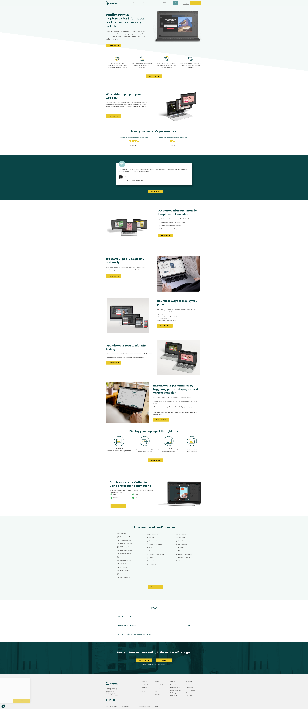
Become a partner (175, 687)
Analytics (30, 695)
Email (156, 691)
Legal (156, 706)
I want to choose (10, 701)
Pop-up (157, 697)
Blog (187, 684)
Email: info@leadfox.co (112, 694)
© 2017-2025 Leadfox (111, 706)
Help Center (189, 695)
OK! (27, 701)
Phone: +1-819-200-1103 (112, 696)
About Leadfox (145, 684)
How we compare (190, 690)
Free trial (195, 3)
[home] (112, 3)
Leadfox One (173, 684)
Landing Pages (158, 688)
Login (186, 3)
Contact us (144, 691)
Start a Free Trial (114, 45)
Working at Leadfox (144, 688)
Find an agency (174, 693)
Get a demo (189, 693)
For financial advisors (175, 690)
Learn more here (113, 116)
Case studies (189, 687)
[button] (127, 3)
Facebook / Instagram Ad (160, 685)
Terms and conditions (144, 706)
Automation (158, 694)
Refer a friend (174, 695)
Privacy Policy (125, 706)
